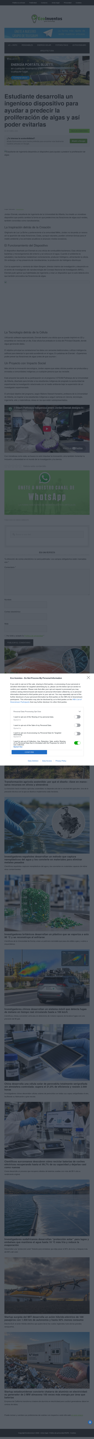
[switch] (77, 716)
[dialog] (47, 719)
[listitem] (47, 711)
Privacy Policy (61, 761)
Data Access (47, 761)
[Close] (89, 678)
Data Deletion (33, 761)
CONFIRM (29, 752)
